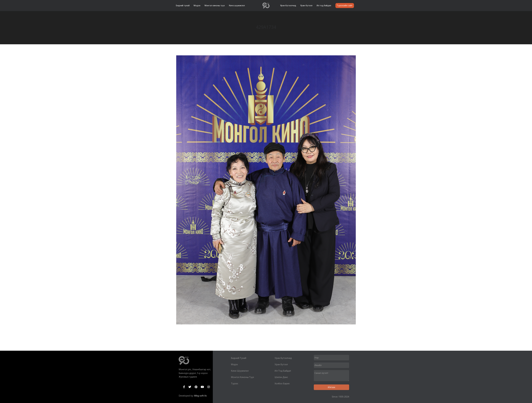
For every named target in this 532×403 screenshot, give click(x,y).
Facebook (184, 387)
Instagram (208, 387)
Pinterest (196, 387)
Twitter (189, 387)
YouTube (202, 387)
